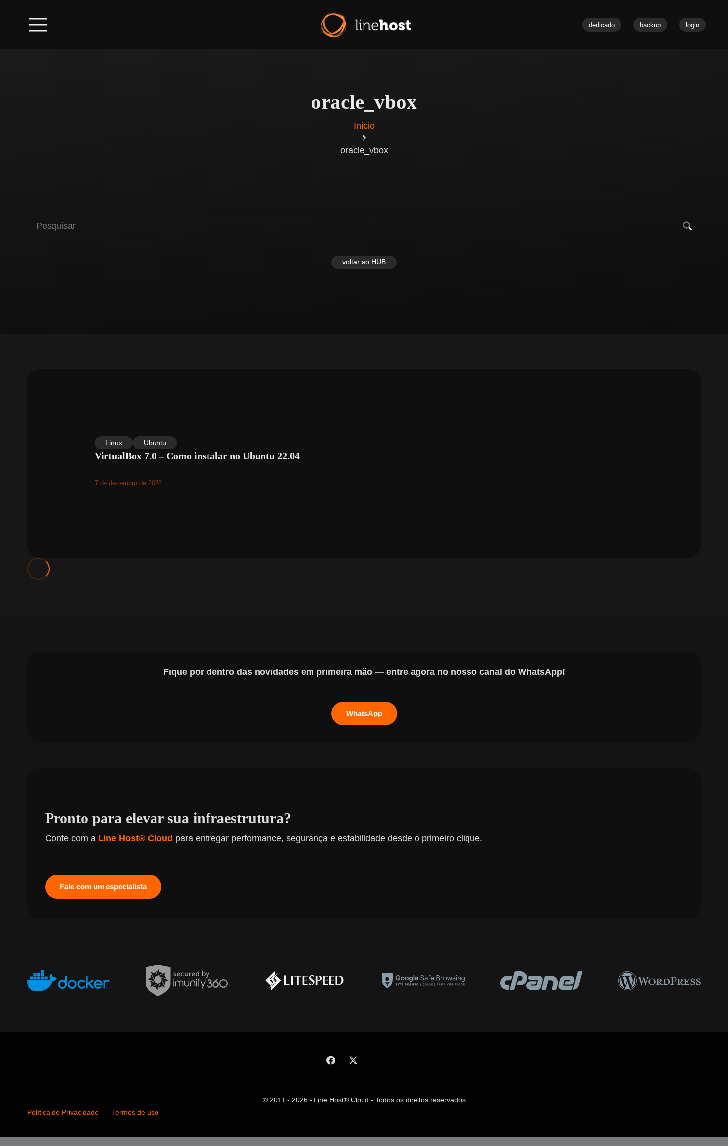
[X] (353, 1061)
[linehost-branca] (364, 24)
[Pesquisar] (687, 226)
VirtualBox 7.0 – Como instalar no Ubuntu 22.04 (197, 455)
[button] (38, 24)
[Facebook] (330, 1061)
